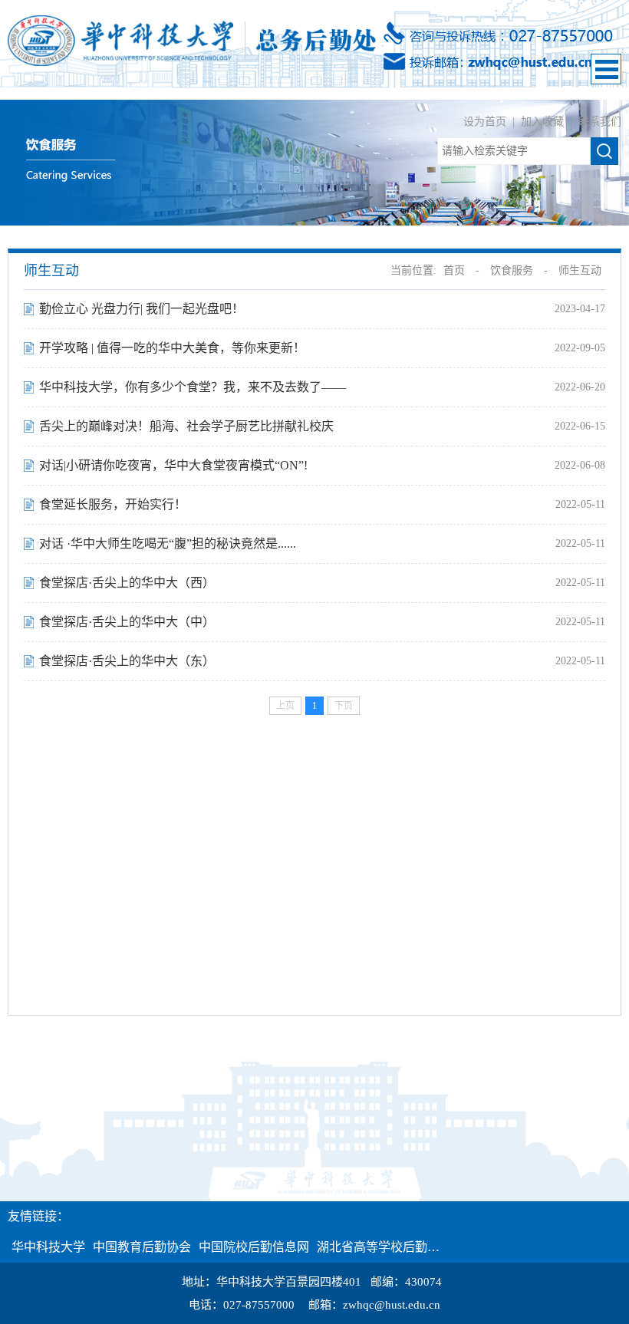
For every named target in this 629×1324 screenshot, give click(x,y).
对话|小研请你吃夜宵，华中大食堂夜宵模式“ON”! (173, 465)
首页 (454, 270)
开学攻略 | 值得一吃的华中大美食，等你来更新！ (172, 347)
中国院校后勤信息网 (254, 1246)
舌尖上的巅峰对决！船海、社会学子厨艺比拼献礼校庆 (186, 426)
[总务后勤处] (192, 39)
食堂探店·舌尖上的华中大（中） (127, 621)
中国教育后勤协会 (142, 1246)
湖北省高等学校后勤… (378, 1246)
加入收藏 (544, 121)
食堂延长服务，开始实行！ (112, 504)
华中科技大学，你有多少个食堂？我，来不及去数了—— (192, 387)
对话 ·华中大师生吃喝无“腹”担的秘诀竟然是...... (167, 543)
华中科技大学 (48, 1246)
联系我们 (599, 121)
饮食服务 (511, 270)
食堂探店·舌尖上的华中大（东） (127, 660)
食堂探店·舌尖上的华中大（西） (127, 582)
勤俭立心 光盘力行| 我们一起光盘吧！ (141, 308)
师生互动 (579, 270)
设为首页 (486, 121)
